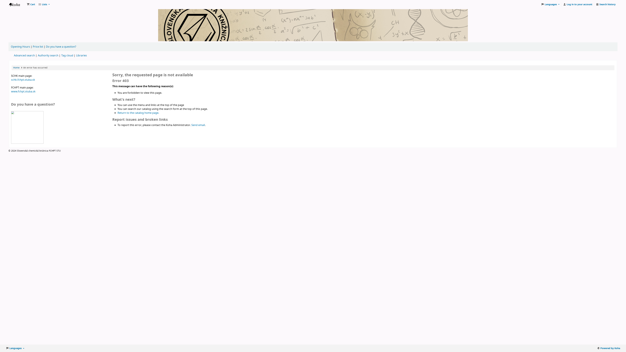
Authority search (48, 56)
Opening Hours (20, 47)
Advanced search (24, 56)
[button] (30, 4)
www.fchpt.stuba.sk (23, 92)
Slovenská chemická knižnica (17, 4)
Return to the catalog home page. (138, 113)
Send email (198, 125)
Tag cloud (67, 56)
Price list (38, 47)
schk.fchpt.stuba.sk (23, 80)
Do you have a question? (61, 47)
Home (16, 67)
